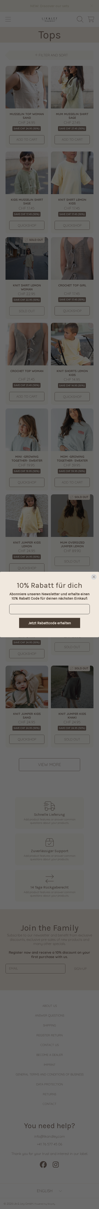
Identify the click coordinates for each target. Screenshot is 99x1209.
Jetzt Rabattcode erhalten (49, 623)
